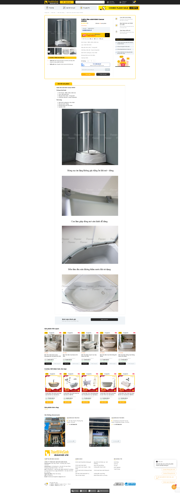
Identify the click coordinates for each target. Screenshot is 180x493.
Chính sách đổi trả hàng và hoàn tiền (83, 471)
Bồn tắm (53, 12)
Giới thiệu (116, 462)
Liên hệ (116, 463)
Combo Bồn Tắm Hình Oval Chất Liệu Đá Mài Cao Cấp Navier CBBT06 (53, 394)
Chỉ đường (70, 441)
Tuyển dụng (117, 469)
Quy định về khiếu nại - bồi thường (101, 462)
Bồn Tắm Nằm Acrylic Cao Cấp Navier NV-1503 (88, 355)
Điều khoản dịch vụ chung (100, 475)
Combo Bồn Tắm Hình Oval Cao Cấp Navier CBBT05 (71, 394)
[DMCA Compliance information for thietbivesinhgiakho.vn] (118, 484)
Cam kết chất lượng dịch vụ (82, 473)
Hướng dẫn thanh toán (99, 467)
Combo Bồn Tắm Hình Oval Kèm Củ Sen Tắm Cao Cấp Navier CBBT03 (108, 394)
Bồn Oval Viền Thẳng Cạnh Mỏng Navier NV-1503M (126, 355)
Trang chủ (46, 12)
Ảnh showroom (49, 445)
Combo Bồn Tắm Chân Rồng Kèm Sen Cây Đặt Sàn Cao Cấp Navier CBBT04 (90, 394)
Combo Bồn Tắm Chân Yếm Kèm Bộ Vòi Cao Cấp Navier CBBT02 (126, 394)
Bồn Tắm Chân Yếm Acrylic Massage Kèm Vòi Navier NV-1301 (52, 355)
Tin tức (115, 465)
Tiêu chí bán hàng (80, 475)
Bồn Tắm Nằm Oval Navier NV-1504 (70, 355)
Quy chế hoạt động (99, 465)
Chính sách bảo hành (80, 465)
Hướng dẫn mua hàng (99, 473)
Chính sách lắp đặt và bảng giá (83, 462)
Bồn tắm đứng (61, 12)
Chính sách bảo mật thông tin (101, 470)
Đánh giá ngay (104, 319)
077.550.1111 (74, 424)
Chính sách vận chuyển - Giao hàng (82, 467)
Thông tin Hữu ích (124, 2)
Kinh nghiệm (117, 467)
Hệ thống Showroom (112, 2)
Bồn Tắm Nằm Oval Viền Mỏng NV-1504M (108, 355)
